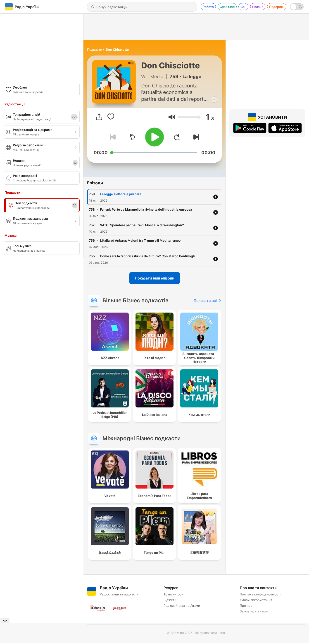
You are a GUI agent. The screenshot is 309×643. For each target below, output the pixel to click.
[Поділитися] (99, 117)
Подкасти (94, 49)
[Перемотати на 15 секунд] (132, 137)
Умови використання (256, 600)
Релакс (257, 7)
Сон (243, 7)
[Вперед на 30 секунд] (177, 137)
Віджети (170, 600)
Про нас (246, 605)
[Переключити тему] (297, 6)
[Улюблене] (111, 117)
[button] (172, 117)
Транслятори (173, 594)
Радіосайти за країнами (182, 605)
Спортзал (227, 7)
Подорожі (276, 7)
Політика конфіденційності (260, 594)
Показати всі (205, 300)
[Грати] (154, 137)
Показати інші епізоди (154, 278)
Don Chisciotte (117, 49)
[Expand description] (214, 99)
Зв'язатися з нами (254, 611)
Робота (208, 7)
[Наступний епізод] (195, 137)
